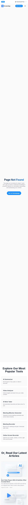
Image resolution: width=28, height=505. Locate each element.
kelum (11, 487)
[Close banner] (26, 2)
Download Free (20, 1)
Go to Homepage (14, 193)
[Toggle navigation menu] (25, 6)
